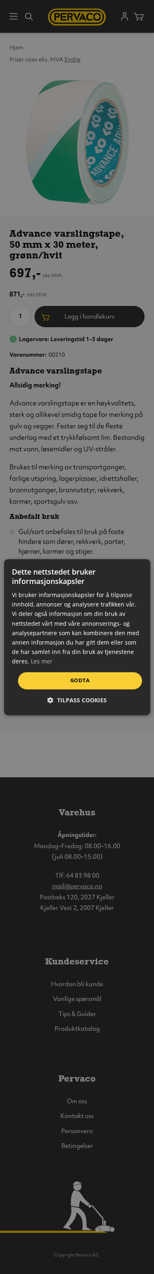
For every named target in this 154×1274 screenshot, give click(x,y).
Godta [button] (80, 680)
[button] (77, 700)
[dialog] (77, 637)
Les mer (42, 661)
